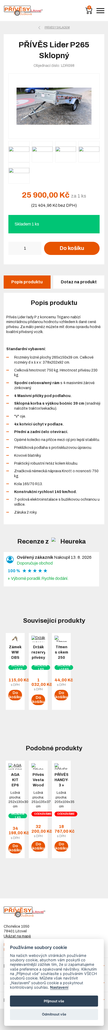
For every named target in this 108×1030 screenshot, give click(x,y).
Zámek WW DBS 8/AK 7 (15, 655)
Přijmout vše (54, 1001)
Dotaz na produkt (79, 282)
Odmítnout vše (54, 1014)
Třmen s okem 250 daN (61, 655)
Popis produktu (27, 282)
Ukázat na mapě (17, 936)
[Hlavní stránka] (23, 11)
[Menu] (100, 10)
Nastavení (59, 987)
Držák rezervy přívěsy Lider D (38, 655)
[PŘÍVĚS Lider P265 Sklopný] (54, 106)
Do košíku (72, 248)
